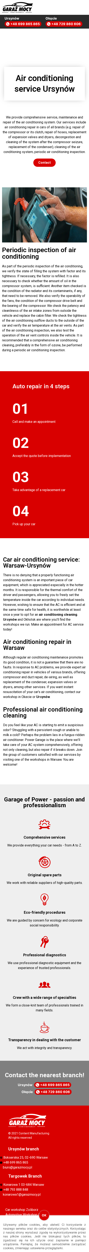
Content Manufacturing (34, 1133)
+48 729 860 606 (66, 24)
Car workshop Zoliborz (21, 1210)
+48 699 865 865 (25, 24)
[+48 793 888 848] (41, 1189)
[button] (77, 7)
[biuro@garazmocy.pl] (41, 1167)
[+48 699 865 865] (41, 1162)
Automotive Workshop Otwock (27, 1215)
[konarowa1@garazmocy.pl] (41, 1194)
